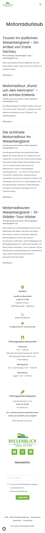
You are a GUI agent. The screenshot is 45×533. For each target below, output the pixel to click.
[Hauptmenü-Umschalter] (40, 4)
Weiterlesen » (8, 75)
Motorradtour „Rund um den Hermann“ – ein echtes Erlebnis (20, 90)
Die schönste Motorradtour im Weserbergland (17, 137)
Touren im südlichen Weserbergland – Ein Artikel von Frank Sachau (21, 44)
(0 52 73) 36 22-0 (22, 318)
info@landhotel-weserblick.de (22, 327)
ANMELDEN (22, 497)
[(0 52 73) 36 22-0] (22, 314)
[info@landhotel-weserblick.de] (22, 323)
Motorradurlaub (8, 56)
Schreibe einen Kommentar (13, 99)
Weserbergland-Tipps (23, 56)
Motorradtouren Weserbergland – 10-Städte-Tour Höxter (21, 212)
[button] (4, 529)
